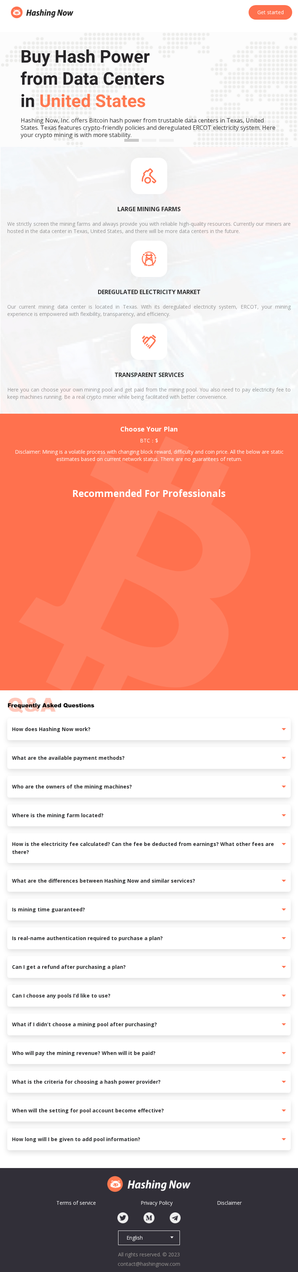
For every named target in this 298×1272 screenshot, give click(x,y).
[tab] (149, 729)
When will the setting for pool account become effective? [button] (88, 1110)
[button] (131, 140)
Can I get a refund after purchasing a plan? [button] (69, 966)
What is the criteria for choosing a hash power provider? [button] (86, 1081)
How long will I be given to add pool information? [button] (76, 1139)
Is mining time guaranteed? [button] (48, 909)
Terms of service (76, 1202)
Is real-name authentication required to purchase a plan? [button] (87, 938)
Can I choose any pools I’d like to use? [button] (61, 995)
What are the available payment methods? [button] (68, 757)
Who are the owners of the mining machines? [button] (72, 786)
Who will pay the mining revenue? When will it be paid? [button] (84, 1053)
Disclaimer (229, 1202)
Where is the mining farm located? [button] (58, 815)
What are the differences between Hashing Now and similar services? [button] (103, 880)
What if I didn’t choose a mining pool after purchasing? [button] (84, 1024)
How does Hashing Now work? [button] (51, 729)
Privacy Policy (157, 1202)
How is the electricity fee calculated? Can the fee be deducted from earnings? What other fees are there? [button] (143, 847)
